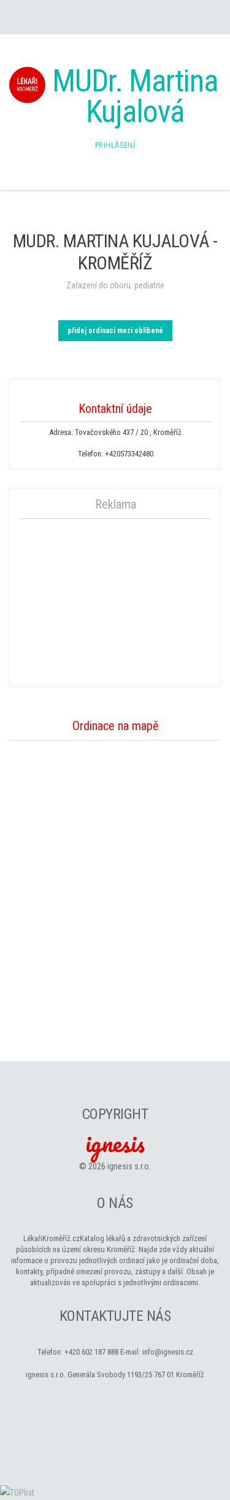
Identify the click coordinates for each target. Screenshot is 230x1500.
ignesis (115, 1143)
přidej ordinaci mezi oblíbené (115, 330)
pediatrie (149, 285)
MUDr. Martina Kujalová (135, 96)
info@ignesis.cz (167, 1351)
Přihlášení (115, 145)
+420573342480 (129, 453)
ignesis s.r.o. (129, 1166)
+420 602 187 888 (91, 1351)
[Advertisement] (115, 600)
